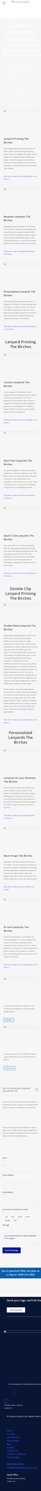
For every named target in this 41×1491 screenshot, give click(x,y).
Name (5, 1159)
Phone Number (8, 1176)
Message (6, 1225)
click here (21, 1107)
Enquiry (13, 1392)
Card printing (14, 1389)
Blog (13, 1391)
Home (13, 1387)
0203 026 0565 (6, 1399)
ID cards (14, 1388)
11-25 (12, 1217)
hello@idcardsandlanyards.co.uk (7, 1400)
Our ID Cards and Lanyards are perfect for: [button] (16, 1089)
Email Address (8, 1193)
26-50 (19, 1217)
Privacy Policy (14, 1395)
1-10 (6, 1217)
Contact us (14, 1393)
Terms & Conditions (15, 1394)
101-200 (7, 1220)
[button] (9, 1020)
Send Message (11, 1250)
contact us (15, 1105)
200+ (15, 1220)
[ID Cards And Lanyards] (21, 2)
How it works (14, 1390)
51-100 (27, 1217)
